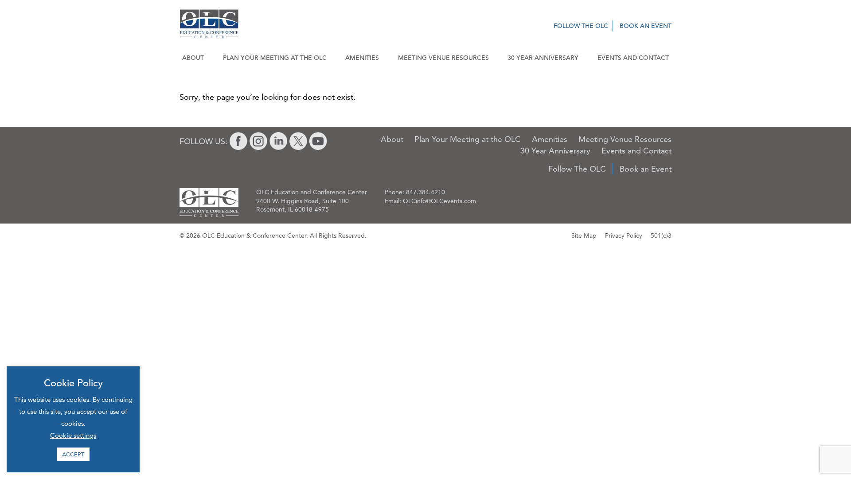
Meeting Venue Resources (443, 58)
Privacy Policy (623, 236)
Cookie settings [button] (73, 435)
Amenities (362, 58)
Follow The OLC (581, 26)
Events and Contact (633, 58)
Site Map (584, 236)
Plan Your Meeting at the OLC (275, 58)
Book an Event (645, 26)
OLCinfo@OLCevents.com (439, 201)
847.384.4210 (425, 192)
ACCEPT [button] (73, 454)
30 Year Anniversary (542, 58)
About (193, 58)
